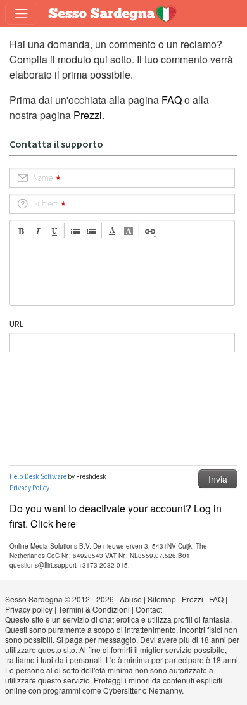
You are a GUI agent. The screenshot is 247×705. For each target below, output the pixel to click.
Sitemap (162, 599)
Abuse (131, 599)
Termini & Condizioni (94, 609)
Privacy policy (29, 609)
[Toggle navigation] (21, 14)
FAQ (172, 99)
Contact (149, 609)
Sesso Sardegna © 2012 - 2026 (59, 599)
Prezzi (87, 115)
